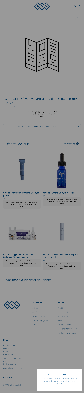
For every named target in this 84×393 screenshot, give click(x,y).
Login (41, 116)
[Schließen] (78, 373)
